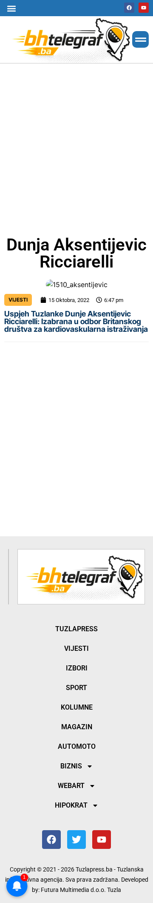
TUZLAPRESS (76, 629)
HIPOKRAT (71, 805)
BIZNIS (71, 766)
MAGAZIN (76, 727)
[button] (11, 8)
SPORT (76, 688)
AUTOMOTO (77, 746)
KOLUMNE (77, 707)
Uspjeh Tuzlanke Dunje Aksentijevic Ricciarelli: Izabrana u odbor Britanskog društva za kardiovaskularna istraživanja (76, 321)
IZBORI (77, 668)
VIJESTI (18, 299)
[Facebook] (129, 8)
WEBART (71, 786)
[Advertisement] (76, 147)
